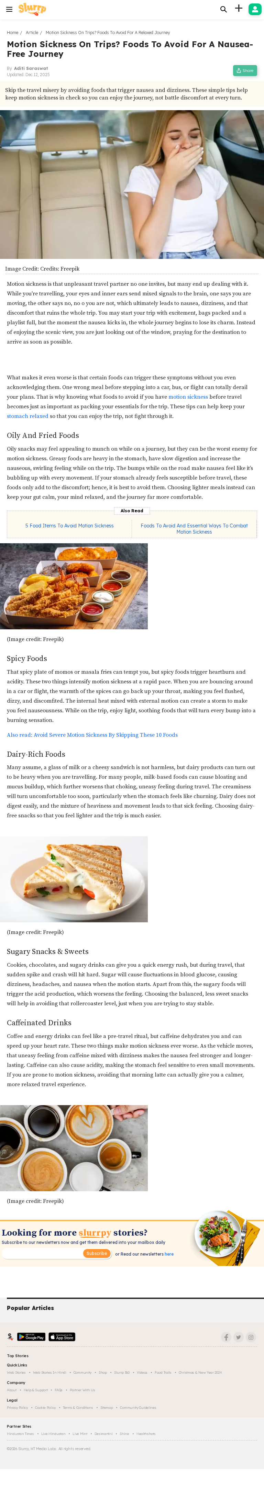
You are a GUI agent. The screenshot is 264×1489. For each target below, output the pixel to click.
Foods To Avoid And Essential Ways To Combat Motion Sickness (194, 529)
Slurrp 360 (122, 1372)
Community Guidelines (138, 1407)
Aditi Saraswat (31, 68)
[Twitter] (238, 1337)
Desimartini (104, 1434)
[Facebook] (226, 1337)
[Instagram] (251, 1337)
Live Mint (80, 1434)
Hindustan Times (20, 1434)
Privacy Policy (17, 1407)
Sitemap (106, 1407)
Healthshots (146, 1434)
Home (12, 32)
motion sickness (188, 397)
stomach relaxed (27, 416)
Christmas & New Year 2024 (200, 1372)
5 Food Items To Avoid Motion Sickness (69, 526)
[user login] (255, 9)
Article (32, 32)
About (11, 1390)
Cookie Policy (45, 1407)
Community (82, 1372)
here (169, 1254)
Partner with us (82, 1390)
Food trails (163, 1372)
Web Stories (16, 1372)
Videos (142, 1372)
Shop (103, 1372)
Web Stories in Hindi (49, 1372)
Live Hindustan (53, 1434)
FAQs (59, 1390)
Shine (124, 1434)
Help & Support (36, 1390)
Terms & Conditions (78, 1407)
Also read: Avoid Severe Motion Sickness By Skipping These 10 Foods (92, 735)
